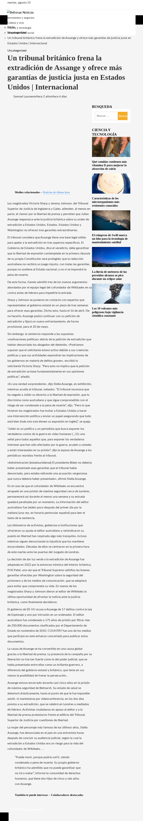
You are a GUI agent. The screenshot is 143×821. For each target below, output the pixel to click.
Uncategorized (16, 50)
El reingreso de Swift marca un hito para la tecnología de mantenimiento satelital (110, 239)
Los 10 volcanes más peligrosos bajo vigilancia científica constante (107, 312)
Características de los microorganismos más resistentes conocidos (105, 202)
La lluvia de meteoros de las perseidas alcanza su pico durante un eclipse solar (109, 275)
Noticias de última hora (56, 192)
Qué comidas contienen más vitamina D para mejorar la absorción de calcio (109, 165)
